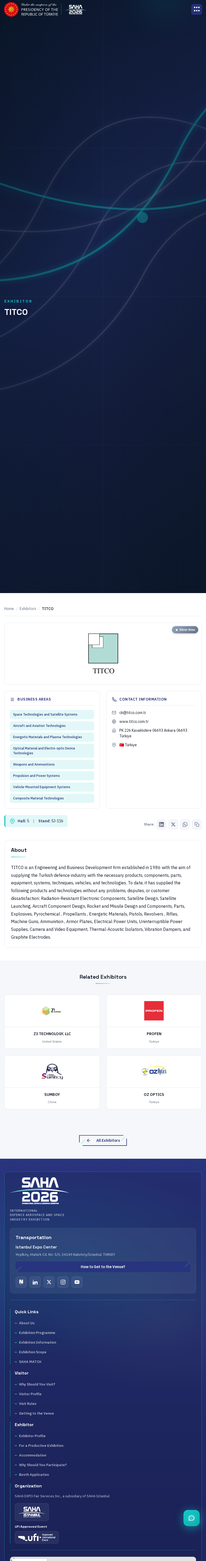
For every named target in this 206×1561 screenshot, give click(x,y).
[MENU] (196, 9)
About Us (27, 1323)
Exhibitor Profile (32, 1436)
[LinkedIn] (161, 824)
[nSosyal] (21, 1282)
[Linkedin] (35, 1282)
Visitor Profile (30, 1394)
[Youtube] (77, 1282)
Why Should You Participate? (43, 1465)
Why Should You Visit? (37, 1384)
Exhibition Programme (37, 1332)
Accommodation (32, 1455)
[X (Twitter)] (173, 824)
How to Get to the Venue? (103, 1266)
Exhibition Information (37, 1342)
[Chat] (191, 1518)
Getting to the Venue (36, 1413)
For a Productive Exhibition (41, 1445)
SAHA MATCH (30, 1361)
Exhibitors (28, 608)
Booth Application (34, 1474)
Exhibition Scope (32, 1352)
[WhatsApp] (185, 824)
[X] (49, 1282)
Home (9, 608)
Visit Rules (27, 1403)
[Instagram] (63, 1282)
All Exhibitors (108, 1140)
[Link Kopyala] (197, 824)
